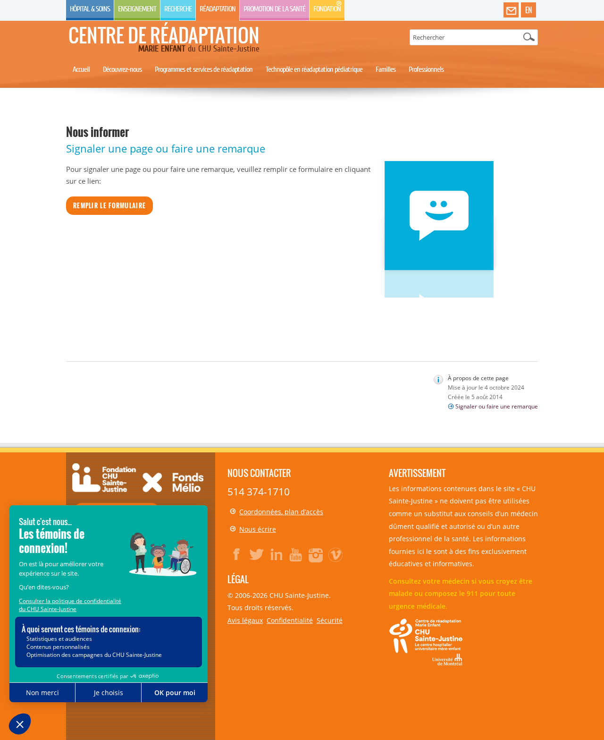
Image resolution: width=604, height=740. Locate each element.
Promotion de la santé (274, 9)
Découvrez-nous (122, 69)
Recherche (178, 9)
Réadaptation (217, 9)
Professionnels (426, 69)
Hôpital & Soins (90, 9)
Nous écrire (257, 529)
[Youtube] (296, 554)
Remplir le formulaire (109, 205)
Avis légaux (245, 620)
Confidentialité (290, 620)
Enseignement (137, 9)
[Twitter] (256, 554)
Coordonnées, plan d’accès (281, 511)
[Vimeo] (336, 554)
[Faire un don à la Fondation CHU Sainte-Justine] (137, 493)
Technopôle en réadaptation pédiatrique (314, 69)
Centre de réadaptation (164, 35)
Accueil (81, 69)
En (528, 10)
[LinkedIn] (276, 554)
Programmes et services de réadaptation (203, 69)
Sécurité (330, 620)
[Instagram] (316, 554)
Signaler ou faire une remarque (496, 406)
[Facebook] (236, 554)
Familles (385, 69)
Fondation (327, 9)
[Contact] (511, 10)
